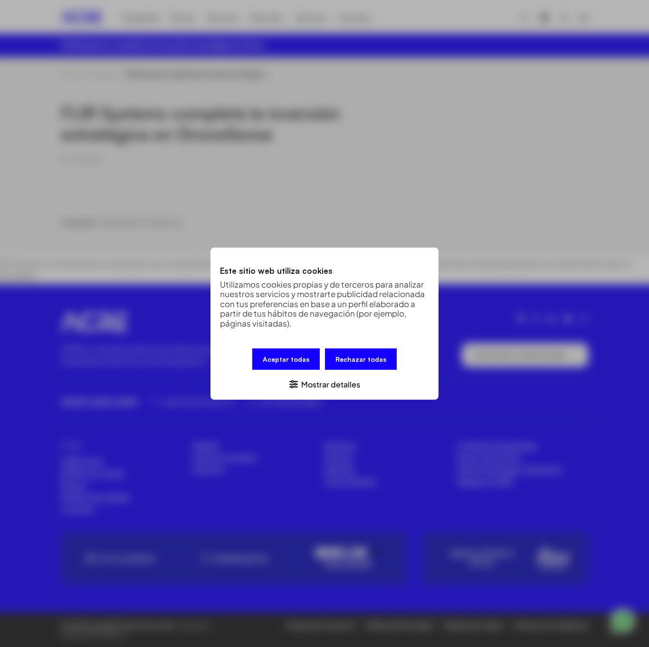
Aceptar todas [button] (286, 359)
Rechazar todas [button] (360, 359)
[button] (324, 383)
